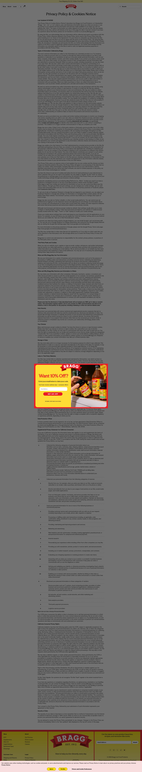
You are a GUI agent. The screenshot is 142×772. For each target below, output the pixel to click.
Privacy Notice (5, 765)
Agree (51, 769)
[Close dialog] (105, 367)
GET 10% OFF (53, 394)
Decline (63, 769)
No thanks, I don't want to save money (53, 401)
